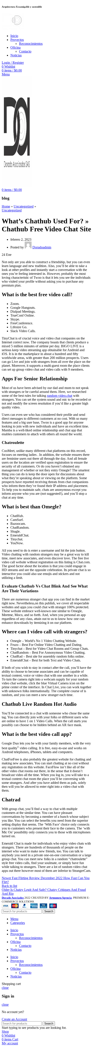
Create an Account (14, 1019)
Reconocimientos (31, 43)
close (5, 987)
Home (6, 206)
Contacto (25, 51)
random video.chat (59, 395)
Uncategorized (24, 206)
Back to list (9, 886)
